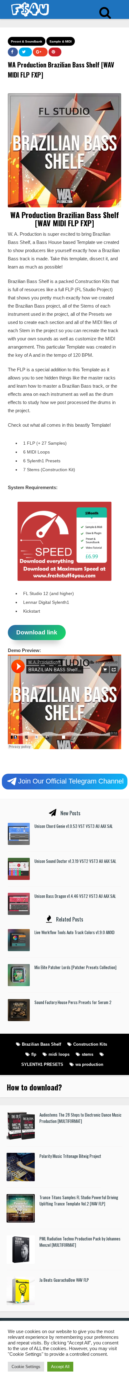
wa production (89, 1064)
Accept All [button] (60, 1366)
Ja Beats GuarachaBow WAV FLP (64, 1280)
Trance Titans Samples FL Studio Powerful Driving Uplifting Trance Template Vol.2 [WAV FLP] (78, 1200)
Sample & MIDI (60, 41)
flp (33, 1054)
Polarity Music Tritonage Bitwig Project (70, 1156)
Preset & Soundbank (26, 41)
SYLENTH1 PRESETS (42, 1064)
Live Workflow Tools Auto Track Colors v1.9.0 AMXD (74, 932)
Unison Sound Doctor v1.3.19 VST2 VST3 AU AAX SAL (75, 861)
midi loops (59, 1054)
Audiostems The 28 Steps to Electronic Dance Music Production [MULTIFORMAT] (80, 1118)
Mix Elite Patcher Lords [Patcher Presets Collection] (75, 967)
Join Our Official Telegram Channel (71, 781)
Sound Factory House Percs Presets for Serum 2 (72, 1002)
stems (87, 1054)
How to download (32, 1087)
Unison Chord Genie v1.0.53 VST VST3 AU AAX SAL (73, 826)
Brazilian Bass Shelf (41, 1044)
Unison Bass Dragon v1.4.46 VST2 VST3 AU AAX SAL (75, 896)
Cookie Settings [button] (26, 1366)
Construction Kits (90, 1044)
